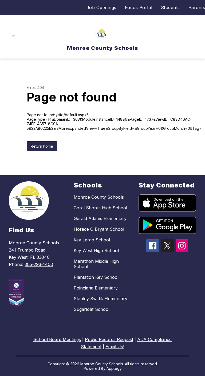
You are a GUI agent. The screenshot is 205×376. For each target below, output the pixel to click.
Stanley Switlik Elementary (100, 298)
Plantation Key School (96, 277)
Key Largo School (92, 239)
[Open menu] (14, 37)
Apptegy (114, 368)
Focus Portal (138, 7)
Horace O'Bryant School (99, 229)
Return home (42, 146)
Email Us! (114, 346)
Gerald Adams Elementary (100, 218)
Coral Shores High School (100, 207)
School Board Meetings (57, 339)
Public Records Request (109, 339)
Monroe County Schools (99, 197)
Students (170, 7)
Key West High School (96, 250)
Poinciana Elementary (96, 288)
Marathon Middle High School (96, 263)
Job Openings (101, 7)
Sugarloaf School (91, 309)
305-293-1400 (39, 264)
